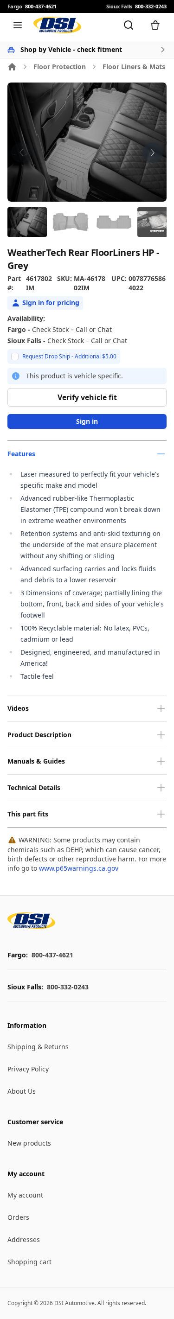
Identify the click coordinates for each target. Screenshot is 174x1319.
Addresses (23, 1239)
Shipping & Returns (38, 1046)
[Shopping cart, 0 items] (155, 25)
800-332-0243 (68, 986)
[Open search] (128, 25)
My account (25, 1195)
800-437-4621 (52, 954)
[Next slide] (152, 152)
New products (29, 1143)
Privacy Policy (28, 1068)
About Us (21, 1091)
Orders (18, 1217)
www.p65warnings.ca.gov (78, 868)
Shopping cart (29, 1261)
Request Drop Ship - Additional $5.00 (69, 356)
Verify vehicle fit (87, 397)
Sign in (87, 421)
